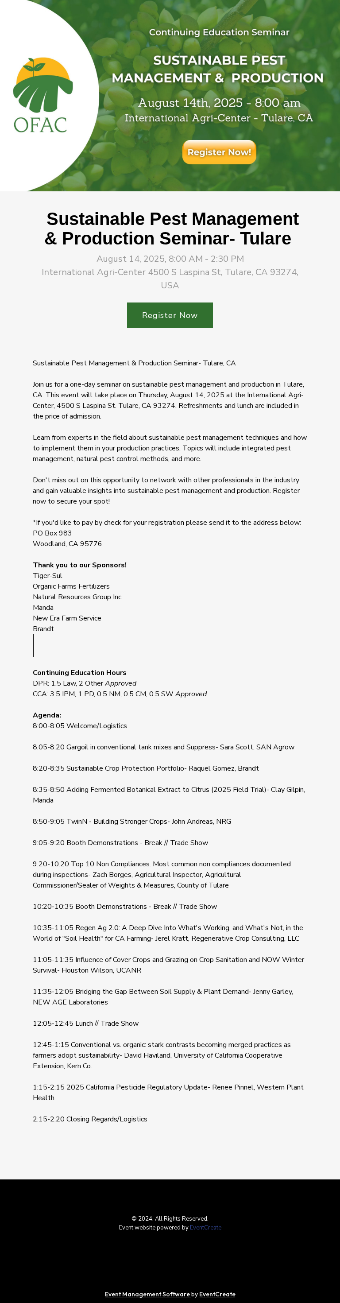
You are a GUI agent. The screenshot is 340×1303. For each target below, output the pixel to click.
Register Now (170, 315)
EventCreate (205, 1228)
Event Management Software (148, 1294)
